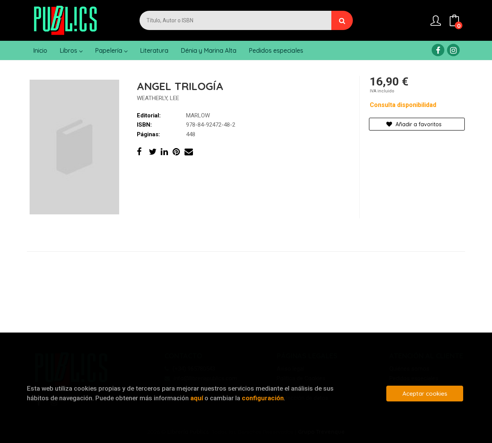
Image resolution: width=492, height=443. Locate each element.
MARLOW (198, 115)
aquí (196, 398)
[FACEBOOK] (438, 50)
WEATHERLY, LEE (158, 98)
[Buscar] (342, 20)
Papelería (109, 50)
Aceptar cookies (424, 393)
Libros (69, 50)
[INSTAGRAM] (453, 50)
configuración (263, 398)
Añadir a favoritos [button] (418, 124)
